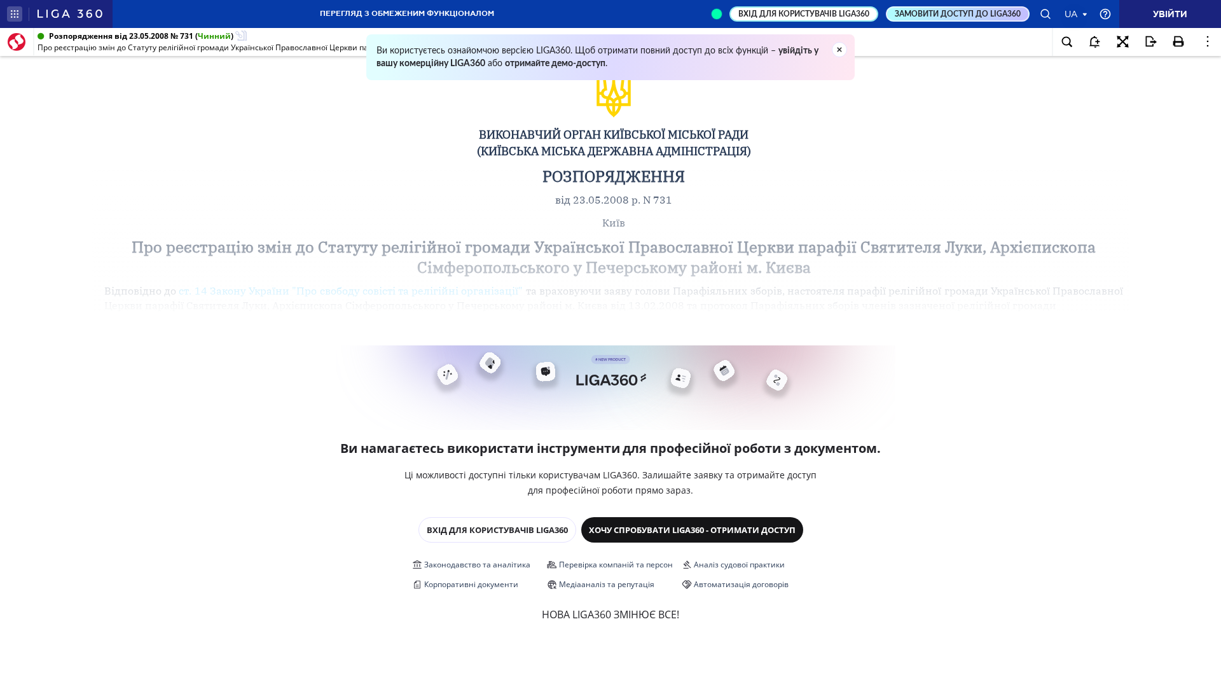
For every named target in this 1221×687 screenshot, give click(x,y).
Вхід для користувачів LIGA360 (497, 530)
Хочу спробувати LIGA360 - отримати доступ (692, 530)
